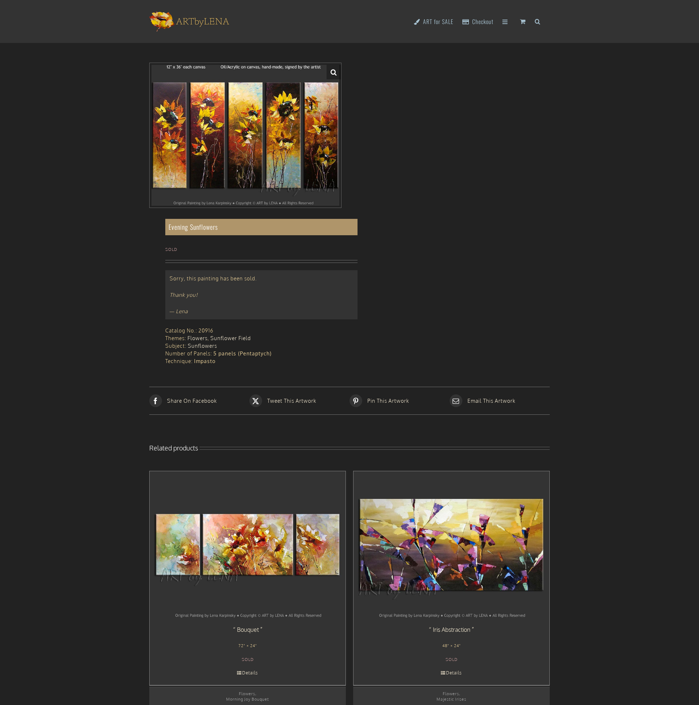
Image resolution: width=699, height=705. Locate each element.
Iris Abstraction (451, 629)
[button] (538, 21)
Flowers (197, 338)
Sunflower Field (230, 338)
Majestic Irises (451, 699)
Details (250, 673)
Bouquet (248, 629)
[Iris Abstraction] (451, 544)
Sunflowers (202, 346)
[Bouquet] (247, 544)
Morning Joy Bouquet (247, 699)
